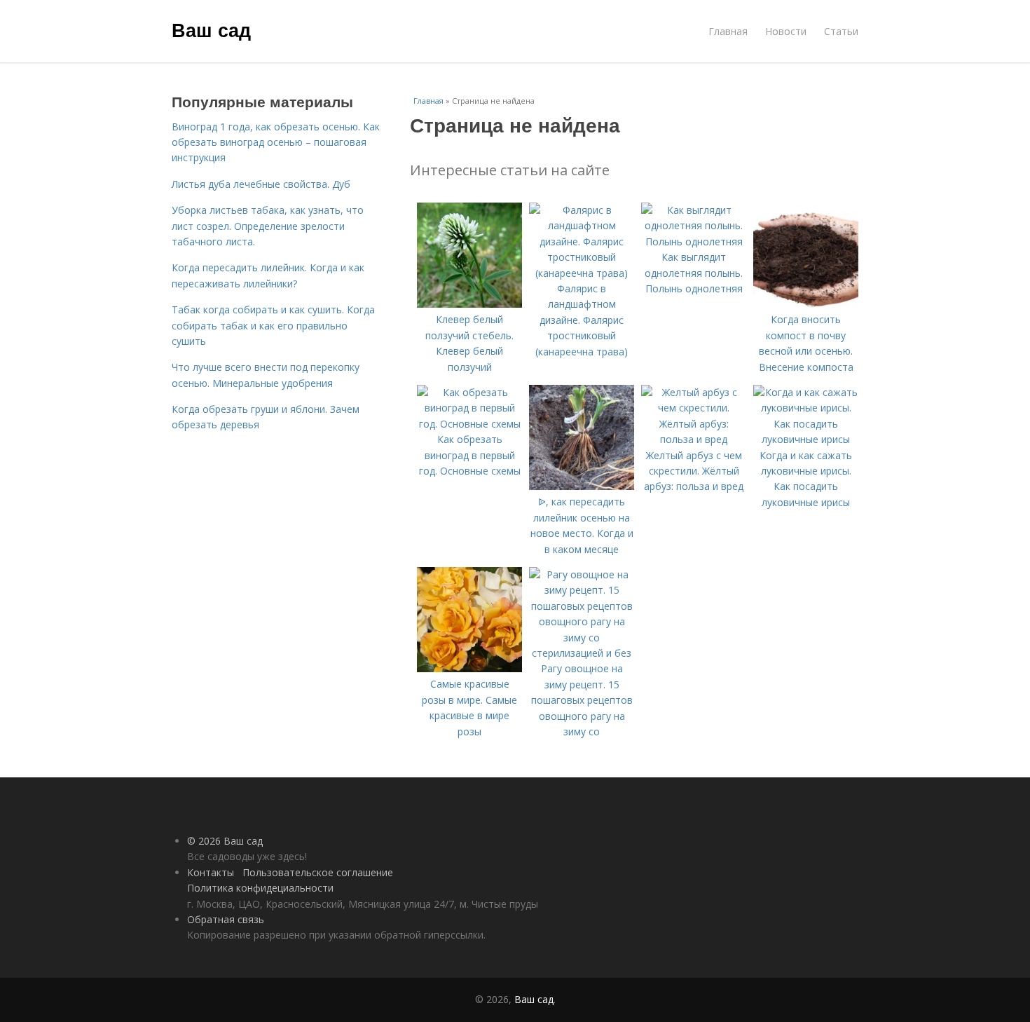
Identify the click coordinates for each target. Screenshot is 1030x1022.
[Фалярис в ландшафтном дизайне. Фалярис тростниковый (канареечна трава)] (581, 273)
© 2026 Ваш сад (225, 840)
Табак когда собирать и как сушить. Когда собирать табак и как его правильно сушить (273, 325)
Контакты (210, 872)
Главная (728, 31)
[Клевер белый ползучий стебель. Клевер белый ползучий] (469, 304)
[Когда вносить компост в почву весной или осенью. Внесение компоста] (805, 304)
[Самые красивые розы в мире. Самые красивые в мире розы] (469, 668)
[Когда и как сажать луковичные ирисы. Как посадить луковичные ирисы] (805, 439)
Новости (785, 31)
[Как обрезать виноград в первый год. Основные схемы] (469, 423)
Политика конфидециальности (260, 887)
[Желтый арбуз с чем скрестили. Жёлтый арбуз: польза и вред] (693, 439)
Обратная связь (225, 919)
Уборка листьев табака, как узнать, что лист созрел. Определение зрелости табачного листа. (268, 225)
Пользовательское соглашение (317, 872)
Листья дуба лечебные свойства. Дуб (261, 184)
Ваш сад (211, 29)
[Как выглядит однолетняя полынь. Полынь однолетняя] (693, 241)
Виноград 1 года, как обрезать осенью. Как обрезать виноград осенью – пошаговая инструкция (276, 142)
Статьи (841, 31)
